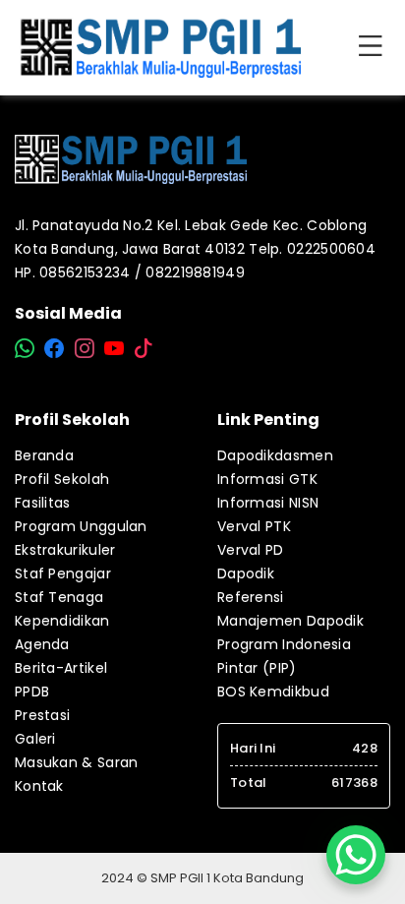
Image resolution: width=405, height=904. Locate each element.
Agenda (42, 644)
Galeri (35, 739)
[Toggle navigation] (374, 47)
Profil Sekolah (62, 479)
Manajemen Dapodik (290, 621)
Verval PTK (254, 526)
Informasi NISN (267, 502)
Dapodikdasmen (275, 455)
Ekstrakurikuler (65, 550)
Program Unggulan (81, 526)
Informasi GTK (267, 479)
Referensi (250, 597)
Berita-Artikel (61, 668)
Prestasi (42, 715)
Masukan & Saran (77, 762)
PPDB (32, 691)
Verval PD (250, 550)
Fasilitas (43, 502)
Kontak (39, 786)
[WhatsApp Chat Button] (355, 854)
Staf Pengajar (63, 573)
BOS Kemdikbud (273, 691)
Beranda (44, 455)
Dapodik (245, 573)
